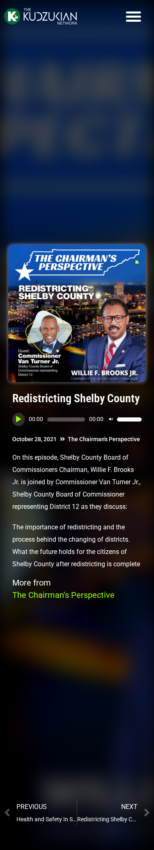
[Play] (18, 419)
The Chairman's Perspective (104, 439)
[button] (133, 16)
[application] (77, 419)
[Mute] (111, 419)
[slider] (129, 419)
